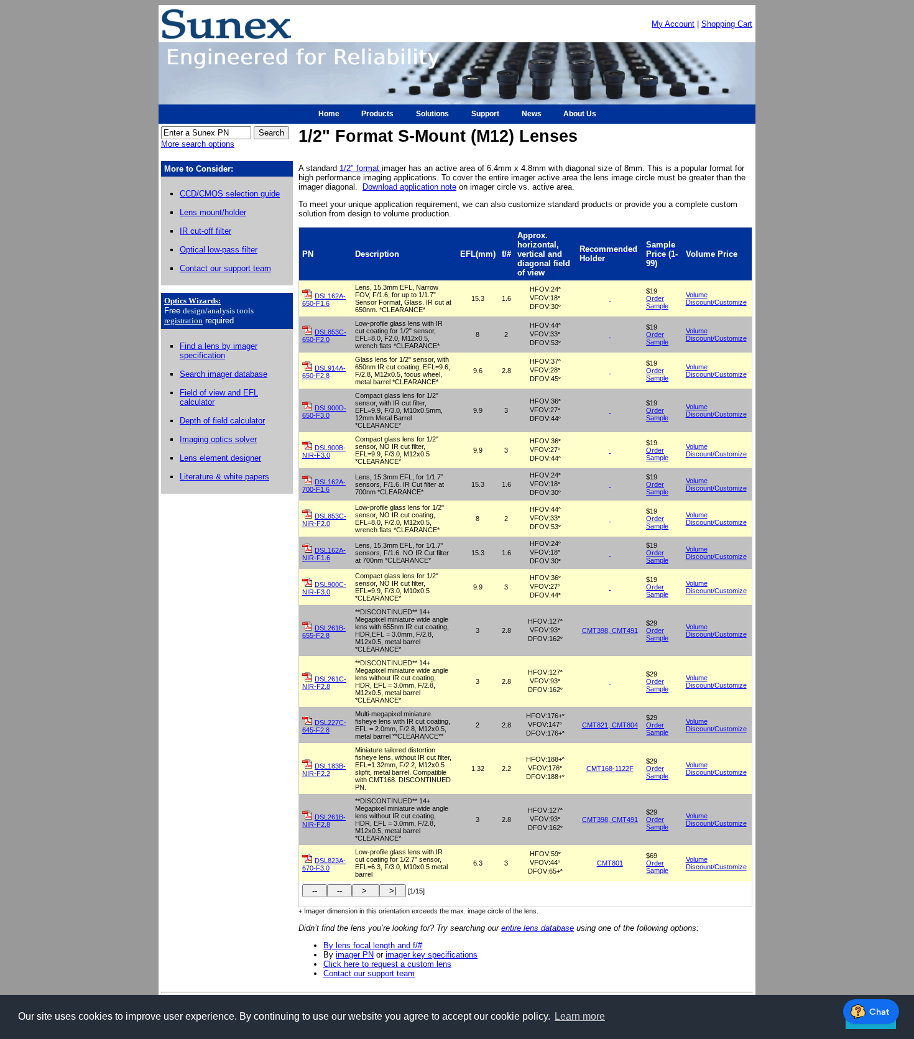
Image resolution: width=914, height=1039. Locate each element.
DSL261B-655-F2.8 (324, 631)
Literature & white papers (224, 476)
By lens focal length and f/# (372, 945)
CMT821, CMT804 (610, 725)
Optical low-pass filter (218, 249)
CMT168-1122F (610, 768)
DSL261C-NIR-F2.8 (324, 682)
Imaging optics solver (218, 439)
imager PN (355, 954)
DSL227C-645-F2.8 (324, 726)
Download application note (409, 187)
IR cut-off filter (205, 231)
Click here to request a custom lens (387, 964)
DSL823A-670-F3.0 (324, 864)
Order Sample (657, 302)
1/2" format (360, 168)
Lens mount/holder (213, 212)
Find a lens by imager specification (218, 350)
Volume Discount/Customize (716, 298)
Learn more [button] (580, 1016)
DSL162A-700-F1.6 (324, 485)
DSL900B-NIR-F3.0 (324, 451)
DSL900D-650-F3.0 (324, 411)
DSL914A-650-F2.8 (324, 371)
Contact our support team (225, 268)
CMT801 (610, 863)
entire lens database (537, 928)
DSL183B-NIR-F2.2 (324, 769)
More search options (197, 144)
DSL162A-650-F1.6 (324, 299)
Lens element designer (220, 458)
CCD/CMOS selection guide (230, 193)
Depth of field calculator (222, 420)
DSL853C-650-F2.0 (324, 335)
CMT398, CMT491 (610, 630)
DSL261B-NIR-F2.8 (324, 820)
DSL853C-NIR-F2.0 (324, 519)
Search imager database (223, 374)
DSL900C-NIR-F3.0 (324, 588)
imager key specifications (431, 954)
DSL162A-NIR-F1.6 (324, 554)
